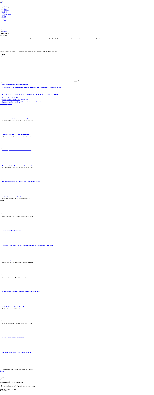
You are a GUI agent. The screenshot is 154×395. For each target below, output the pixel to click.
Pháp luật (3, 17)
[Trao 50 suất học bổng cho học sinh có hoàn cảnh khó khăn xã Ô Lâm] (8, 132)
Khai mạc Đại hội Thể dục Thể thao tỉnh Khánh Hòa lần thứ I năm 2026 (16, 150)
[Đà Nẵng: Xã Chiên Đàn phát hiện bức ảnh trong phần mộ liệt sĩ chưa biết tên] (8, 320)
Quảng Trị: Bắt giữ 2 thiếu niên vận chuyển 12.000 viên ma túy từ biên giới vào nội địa (16, 352)
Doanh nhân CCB (4, 12)
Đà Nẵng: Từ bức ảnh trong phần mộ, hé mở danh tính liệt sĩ (12, 230)
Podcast (4, 17)
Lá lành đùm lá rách (6, 10)
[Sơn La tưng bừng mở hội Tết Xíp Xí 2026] (8, 259)
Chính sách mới (5, 13)
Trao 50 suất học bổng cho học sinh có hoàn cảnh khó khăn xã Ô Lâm (11, 102)
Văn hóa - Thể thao (4, 16)
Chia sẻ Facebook (4, 55)
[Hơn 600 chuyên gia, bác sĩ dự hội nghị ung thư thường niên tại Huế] (8, 335)
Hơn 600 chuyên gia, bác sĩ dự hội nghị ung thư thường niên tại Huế (16, 90)
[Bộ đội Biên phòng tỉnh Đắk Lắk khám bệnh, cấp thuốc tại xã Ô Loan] (8, 117)
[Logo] (1, 2)
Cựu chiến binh (4, 5)
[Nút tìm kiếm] (8, 7)
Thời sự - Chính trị (4, 8)
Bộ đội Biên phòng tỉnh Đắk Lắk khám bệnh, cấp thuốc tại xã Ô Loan (11, 100)
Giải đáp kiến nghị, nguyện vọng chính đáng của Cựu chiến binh (15, 84)
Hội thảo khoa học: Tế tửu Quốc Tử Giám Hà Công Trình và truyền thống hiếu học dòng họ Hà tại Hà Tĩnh (15, 99)
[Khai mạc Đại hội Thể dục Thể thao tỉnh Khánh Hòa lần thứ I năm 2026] (8, 148)
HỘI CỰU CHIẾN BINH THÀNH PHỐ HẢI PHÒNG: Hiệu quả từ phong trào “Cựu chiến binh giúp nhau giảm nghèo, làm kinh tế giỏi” (30, 94)
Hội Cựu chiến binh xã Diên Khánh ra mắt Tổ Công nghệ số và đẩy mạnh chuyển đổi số (20, 165)
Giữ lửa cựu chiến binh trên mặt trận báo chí (11, 97)
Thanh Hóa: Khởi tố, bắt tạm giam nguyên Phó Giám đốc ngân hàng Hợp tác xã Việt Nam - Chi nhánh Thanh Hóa (21, 291)
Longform (5, 20)
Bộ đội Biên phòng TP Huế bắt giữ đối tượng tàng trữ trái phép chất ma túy (14, 306)
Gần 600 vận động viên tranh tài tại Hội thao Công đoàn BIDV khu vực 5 (14, 367)
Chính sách (3, 11)
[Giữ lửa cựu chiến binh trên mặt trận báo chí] (8, 274)
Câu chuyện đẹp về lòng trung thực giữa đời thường (12, 196)
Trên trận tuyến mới (6, 6)
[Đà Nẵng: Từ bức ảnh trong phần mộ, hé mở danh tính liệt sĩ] (8, 228)
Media (3, 19)
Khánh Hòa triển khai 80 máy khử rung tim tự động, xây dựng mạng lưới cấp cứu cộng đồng (21, 181)
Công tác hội (5, 11)
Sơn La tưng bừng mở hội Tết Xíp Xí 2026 (9, 260)
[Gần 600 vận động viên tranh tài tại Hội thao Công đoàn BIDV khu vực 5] (8, 366)
